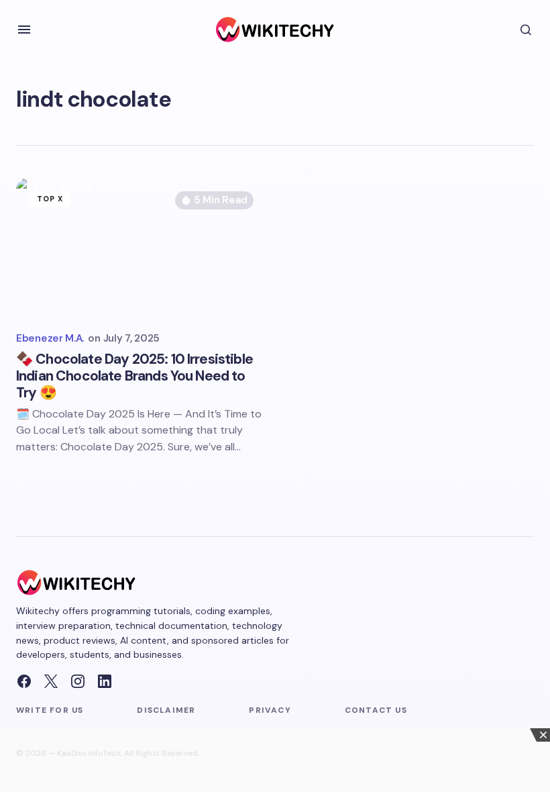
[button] (24, 29)
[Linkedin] (104, 681)
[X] (51, 681)
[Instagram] (77, 681)
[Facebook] (24, 681)
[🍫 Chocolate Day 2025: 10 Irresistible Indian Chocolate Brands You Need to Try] (141, 248)
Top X (50, 198)
